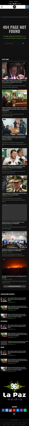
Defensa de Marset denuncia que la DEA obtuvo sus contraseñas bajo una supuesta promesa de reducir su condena (14, 137)
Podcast (13, 424)
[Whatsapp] (25, 410)
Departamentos (8, 422)
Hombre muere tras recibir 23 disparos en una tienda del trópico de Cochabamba (13, 222)
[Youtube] (14, 410)
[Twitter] (6, 410)
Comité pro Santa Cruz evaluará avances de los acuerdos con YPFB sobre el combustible (13, 167)
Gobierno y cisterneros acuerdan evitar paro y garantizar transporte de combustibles (13, 250)
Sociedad (24, 422)
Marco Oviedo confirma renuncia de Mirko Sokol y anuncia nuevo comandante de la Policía (14, 81)
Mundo (4, 119)
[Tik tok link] (14, 413)
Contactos (16, 1)
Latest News (5, 59)
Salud (16, 422)
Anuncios (11, 1)
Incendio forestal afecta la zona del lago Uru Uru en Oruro (14, 277)
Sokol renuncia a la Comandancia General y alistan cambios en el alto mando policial (14, 194)
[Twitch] (21, 410)
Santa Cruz (5, 149)
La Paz (4, 63)
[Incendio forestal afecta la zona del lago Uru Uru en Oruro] (14, 266)
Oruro (4, 259)
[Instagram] (10, 410)
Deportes (8, 424)
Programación (22, 424)
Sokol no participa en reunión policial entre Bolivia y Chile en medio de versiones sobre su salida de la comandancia (14, 109)
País (3, 176)
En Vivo (17, 424)
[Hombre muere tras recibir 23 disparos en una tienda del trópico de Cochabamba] (14, 212)
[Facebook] (3, 410)
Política (20, 422)
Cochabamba (5, 205)
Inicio (3, 422)
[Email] (17, 410)
